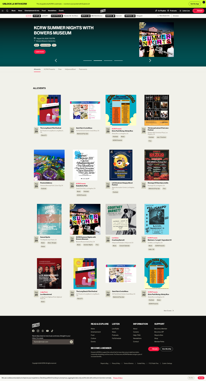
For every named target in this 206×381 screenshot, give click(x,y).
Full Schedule (116, 338)
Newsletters (52, 11)
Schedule (176, 16)
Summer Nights (45, 45)
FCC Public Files (152, 363)
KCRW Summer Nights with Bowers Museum (64, 30)
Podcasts (173, 11)
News (20, 11)
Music (14, 11)
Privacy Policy (115, 363)
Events (61, 11)
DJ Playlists (162, 11)
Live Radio (115, 329)
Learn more (40, 52)
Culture (93, 338)
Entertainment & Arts (32, 11)
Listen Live (186, 11)
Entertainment (96, 332)
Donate (199, 11)
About (135, 329)
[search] (8, 10)
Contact (136, 341)
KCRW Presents (49, 69)
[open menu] (3, 10)
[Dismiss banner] (204, 2)
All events (37, 69)
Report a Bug (104, 363)
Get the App (195, 4)
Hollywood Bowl (70, 69)
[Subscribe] (71, 341)
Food (43, 11)
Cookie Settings (167, 363)
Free (54, 45)
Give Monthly (166, 349)
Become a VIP (159, 332)
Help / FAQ (136, 335)
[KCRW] (36, 327)
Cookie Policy (140, 363)
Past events (83, 69)
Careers (136, 332)
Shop (156, 338)
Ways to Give (158, 335)
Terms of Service (127, 363)
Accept (201, 378)
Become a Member (160, 329)
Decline (191, 378)
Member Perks (159, 341)
